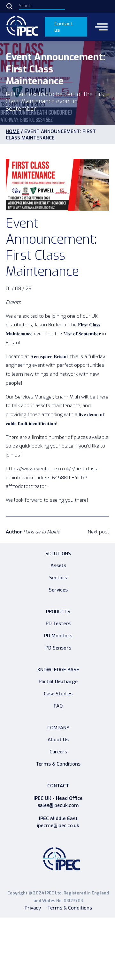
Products (58, 611)
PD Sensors (58, 648)
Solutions (58, 553)
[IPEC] (61, 860)
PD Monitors (58, 636)
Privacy (33, 908)
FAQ (58, 706)
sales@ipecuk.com (58, 805)
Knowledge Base (58, 670)
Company (58, 728)
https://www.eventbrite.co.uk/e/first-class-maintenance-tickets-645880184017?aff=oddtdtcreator (52, 477)
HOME (12, 131)
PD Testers (58, 623)
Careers (58, 752)
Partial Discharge (58, 681)
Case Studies (58, 694)
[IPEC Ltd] (22, 27)
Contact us (63, 27)
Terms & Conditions (58, 764)
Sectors (58, 577)
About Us (58, 739)
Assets (58, 565)
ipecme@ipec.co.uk (58, 825)
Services (58, 590)
